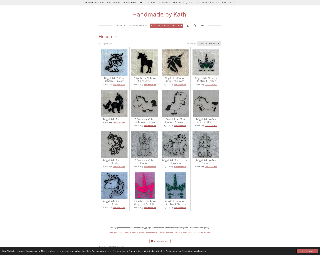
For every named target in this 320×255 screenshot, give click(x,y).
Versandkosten (119, 84)
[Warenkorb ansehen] (202, 26)
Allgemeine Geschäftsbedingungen (143, 232)
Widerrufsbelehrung (166, 232)
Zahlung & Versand (203, 232)
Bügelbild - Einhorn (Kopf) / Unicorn (175, 79)
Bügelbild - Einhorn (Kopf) (114, 162)
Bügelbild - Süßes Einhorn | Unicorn (114, 79)
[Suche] (195, 26)
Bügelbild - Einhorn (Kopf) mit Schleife (145, 203)
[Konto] (188, 26)
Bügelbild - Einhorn (114, 119)
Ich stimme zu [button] (307, 251)
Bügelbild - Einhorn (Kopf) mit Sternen (175, 203)
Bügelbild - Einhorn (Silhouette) (145, 79)
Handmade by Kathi (160, 14)
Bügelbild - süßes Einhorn (144, 162)
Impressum (123, 232)
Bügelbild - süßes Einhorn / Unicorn (145, 121)
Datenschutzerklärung (185, 232)
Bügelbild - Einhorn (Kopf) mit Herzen (206, 79)
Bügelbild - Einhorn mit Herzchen (175, 162)
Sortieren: (191, 43)
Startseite (113, 232)
